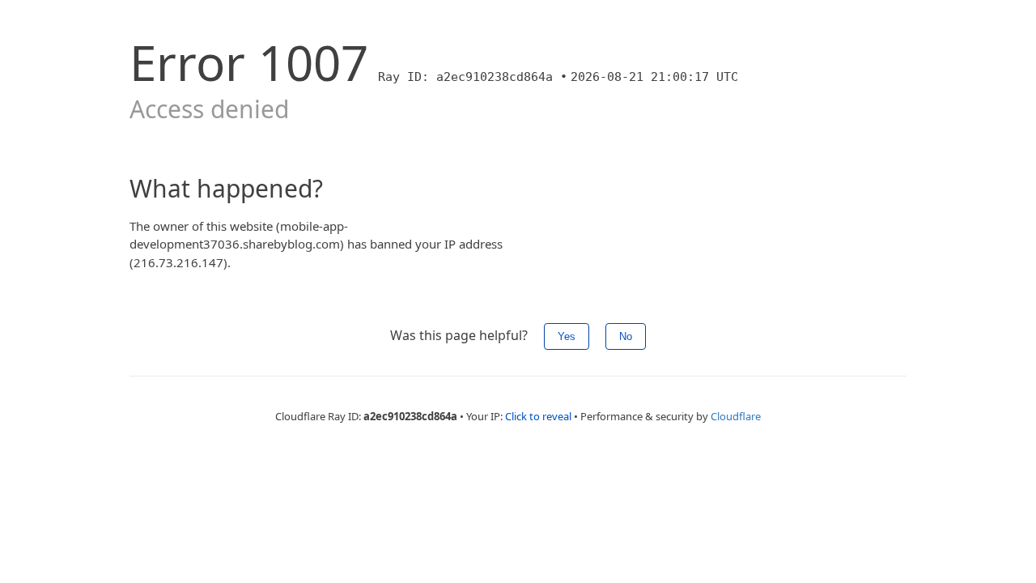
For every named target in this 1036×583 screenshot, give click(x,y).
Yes (566, 336)
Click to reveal (538, 416)
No (625, 336)
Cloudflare (736, 416)
